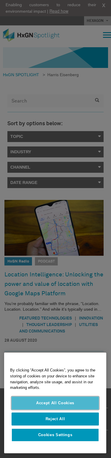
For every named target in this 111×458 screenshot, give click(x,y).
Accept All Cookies (55, 403)
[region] (55, 403)
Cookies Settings (55, 435)
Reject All (55, 419)
